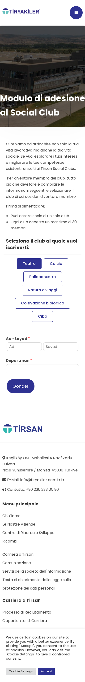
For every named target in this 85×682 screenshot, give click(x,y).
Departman (19, 360)
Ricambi (9, 541)
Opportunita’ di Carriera (24, 620)
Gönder (21, 386)
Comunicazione (16, 563)
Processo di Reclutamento (26, 612)
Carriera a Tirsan (18, 554)
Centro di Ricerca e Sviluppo (28, 532)
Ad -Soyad (18, 338)
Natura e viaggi (42, 290)
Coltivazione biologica (42, 303)
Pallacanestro (42, 276)
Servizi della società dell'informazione (36, 571)
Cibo (42, 316)
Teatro (29, 263)
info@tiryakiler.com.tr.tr (42, 480)
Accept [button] (46, 671)
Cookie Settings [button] (21, 671)
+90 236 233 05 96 (42, 489)
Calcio (56, 263)
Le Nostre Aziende (18, 524)
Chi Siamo (11, 515)
